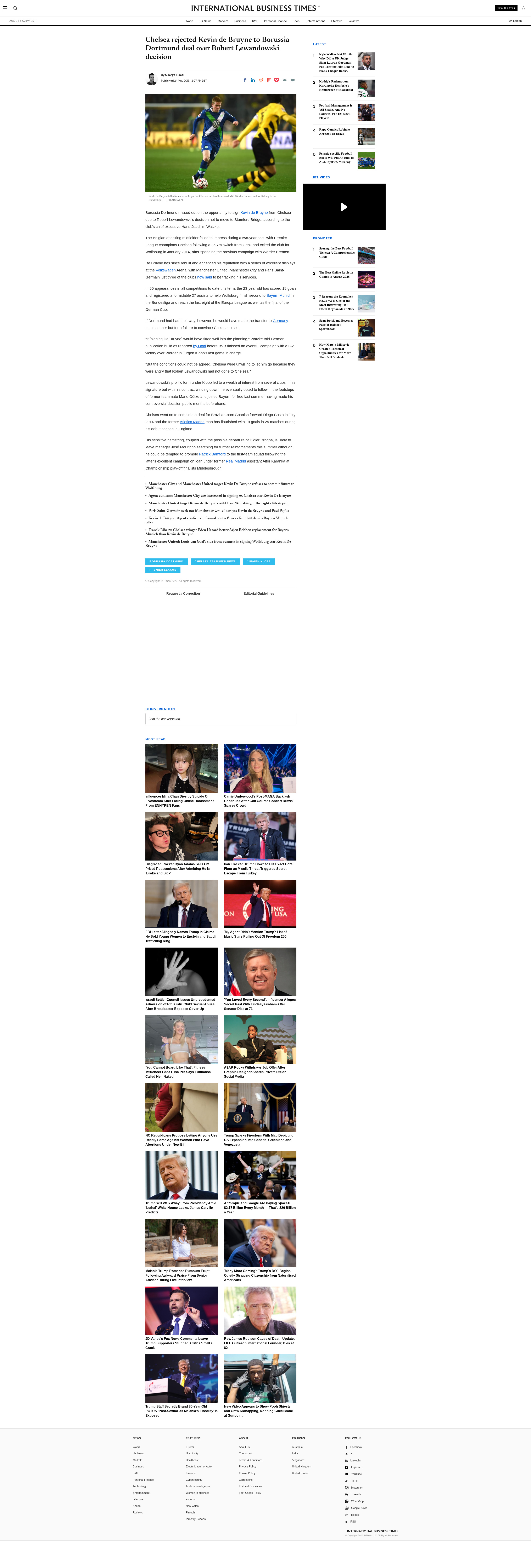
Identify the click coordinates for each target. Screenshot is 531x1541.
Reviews (353, 21)
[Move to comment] (292, 80)
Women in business (197, 1492)
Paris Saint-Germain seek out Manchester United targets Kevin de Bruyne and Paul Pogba (219, 511)
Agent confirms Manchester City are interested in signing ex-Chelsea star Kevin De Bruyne (220, 496)
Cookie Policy (247, 1473)
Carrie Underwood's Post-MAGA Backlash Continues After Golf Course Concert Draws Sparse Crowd (258, 801)
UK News (205, 21)
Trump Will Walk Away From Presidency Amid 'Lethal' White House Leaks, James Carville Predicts (180, 1207)
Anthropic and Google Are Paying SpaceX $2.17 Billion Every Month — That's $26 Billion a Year (260, 1207)
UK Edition (515, 21)
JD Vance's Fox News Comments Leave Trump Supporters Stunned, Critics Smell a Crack (179, 1343)
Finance (190, 1473)
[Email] (284, 80)
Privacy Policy (247, 1466)
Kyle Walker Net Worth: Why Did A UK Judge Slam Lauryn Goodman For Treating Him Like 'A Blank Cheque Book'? (336, 63)
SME (255, 21)
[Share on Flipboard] (269, 80)
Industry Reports (196, 1518)
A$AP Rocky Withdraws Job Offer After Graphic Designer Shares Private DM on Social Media (255, 1072)
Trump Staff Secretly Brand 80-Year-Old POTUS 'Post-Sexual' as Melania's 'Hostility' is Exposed (181, 1411)
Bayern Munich (279, 295)
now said (204, 277)
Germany (280, 321)
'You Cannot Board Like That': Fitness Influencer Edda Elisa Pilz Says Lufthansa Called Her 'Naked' (178, 1072)
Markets (223, 21)
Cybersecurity (194, 1479)
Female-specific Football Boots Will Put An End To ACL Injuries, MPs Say (336, 157)
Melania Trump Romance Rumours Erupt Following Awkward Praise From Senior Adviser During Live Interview (177, 1275)
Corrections (246, 1479)
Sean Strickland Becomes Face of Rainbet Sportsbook (336, 325)
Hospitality (192, 1453)
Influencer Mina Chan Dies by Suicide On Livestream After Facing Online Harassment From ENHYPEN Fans (179, 801)
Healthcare (192, 1460)
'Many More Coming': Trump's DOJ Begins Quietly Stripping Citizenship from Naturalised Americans (260, 1275)
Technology (139, 1486)
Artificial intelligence (198, 1486)
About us (244, 1447)
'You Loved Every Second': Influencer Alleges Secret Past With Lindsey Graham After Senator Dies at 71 (260, 1004)
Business (240, 21)
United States (300, 1473)
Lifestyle (336, 21)
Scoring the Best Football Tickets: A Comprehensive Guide (337, 253)
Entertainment (315, 21)
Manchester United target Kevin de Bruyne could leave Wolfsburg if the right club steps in (219, 503)
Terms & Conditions (251, 1460)
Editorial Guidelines (259, 593)
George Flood (174, 75)
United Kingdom (301, 1466)
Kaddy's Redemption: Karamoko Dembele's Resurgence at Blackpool (336, 85)
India (295, 1453)
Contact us (245, 1453)
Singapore (298, 1460)
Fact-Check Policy (250, 1492)
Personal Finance (275, 21)
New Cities (192, 1505)
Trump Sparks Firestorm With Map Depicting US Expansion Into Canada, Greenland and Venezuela (259, 1140)
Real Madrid (236, 461)
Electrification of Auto (199, 1466)
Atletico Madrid (192, 422)
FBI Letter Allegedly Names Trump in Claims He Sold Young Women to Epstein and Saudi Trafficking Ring (180, 936)
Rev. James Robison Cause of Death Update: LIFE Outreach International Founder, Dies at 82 (259, 1343)
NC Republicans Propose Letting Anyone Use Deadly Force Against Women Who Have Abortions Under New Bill (181, 1140)
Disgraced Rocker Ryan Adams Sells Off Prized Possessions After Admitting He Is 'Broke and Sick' (177, 868)
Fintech (190, 1512)
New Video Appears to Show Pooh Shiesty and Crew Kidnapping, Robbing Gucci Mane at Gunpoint (258, 1411)
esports (190, 1499)
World (189, 21)
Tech (296, 21)
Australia (297, 1447)
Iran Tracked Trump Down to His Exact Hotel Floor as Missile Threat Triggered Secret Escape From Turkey (258, 868)
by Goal (199, 346)
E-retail (190, 1447)
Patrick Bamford (212, 454)
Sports (137, 1505)
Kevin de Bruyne (253, 213)
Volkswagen (166, 270)
